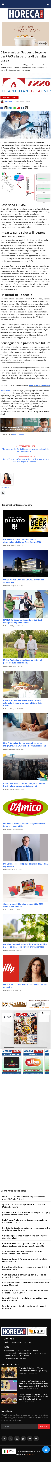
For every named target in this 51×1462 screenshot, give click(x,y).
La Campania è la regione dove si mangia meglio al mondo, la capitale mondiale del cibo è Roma (34, 1396)
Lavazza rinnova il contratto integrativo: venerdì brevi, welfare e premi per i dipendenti (24, 784)
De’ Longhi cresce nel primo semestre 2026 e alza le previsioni (25, 865)
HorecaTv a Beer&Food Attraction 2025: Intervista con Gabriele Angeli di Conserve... (25, 460)
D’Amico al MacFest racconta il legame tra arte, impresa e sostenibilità (24, 825)
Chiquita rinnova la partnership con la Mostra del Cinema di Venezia (24, 1276)
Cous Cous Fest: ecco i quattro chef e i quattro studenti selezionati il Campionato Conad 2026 (23, 1244)
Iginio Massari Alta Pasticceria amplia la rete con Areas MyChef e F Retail (24, 1198)
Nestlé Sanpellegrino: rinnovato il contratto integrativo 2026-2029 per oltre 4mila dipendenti (24, 744)
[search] (48, 3)
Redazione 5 (7, 829)
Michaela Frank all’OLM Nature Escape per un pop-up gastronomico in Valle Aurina (26, 1213)
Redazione (6, 545)
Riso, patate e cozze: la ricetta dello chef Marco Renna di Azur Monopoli (26, 1283)
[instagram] (17, 1438)
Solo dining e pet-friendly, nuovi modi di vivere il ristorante (24, 1307)
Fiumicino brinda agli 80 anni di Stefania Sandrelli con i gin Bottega (34, 1369)
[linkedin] (23, 1438)
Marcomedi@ (30, 1454)
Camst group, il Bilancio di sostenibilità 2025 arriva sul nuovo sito (23, 905)
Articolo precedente (27, 446)
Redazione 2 (5, 487)
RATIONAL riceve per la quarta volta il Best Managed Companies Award (22, 621)
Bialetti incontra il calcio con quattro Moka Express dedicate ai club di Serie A (25, 1291)
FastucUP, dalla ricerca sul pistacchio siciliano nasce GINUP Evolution (25, 1299)
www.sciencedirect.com (39, 385)
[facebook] (4, 1438)
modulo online (18, 435)
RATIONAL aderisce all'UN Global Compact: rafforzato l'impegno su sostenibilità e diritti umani (23, 703)
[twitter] (10, 1438)
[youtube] (29, 1438)
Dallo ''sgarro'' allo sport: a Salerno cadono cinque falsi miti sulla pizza (24, 1221)
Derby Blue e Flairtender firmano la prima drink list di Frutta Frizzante (26, 1268)
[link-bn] (25, 34)
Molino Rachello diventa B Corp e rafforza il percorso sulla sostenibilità (22, 661)
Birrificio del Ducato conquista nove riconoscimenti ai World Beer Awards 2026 (22, 541)
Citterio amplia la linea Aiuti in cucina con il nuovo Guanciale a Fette (24, 1237)
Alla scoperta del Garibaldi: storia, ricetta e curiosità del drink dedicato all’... (25, 450)
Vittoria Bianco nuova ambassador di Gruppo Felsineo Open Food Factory (22, 1252)
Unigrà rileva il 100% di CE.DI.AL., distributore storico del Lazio (23, 581)
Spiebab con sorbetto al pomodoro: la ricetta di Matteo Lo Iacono (23, 1205)
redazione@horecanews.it (22, 1342)
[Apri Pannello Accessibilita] (46, 1449)
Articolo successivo (24, 456)
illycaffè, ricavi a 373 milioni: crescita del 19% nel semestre (24, 985)
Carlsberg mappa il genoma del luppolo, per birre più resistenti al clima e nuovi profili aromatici (25, 945)
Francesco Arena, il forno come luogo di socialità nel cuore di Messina (25, 1260)
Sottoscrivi (44, 1426)
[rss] (36, 1438)
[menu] (3, 3)
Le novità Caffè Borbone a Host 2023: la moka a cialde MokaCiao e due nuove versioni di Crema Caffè (33, 1383)
